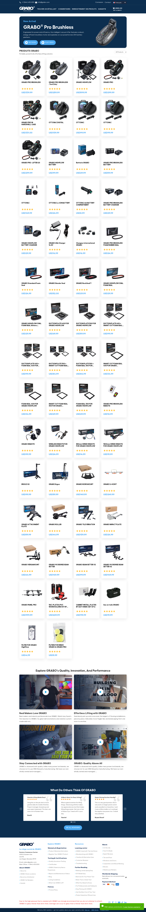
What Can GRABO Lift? (56, 883)
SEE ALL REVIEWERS (73, 827)
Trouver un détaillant (47, 9)
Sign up (87, 910)
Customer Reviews (82, 860)
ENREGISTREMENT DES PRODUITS (84, 9)
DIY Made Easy (81, 873)
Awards (22, 883)
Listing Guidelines (54, 880)
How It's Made (107, 851)
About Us (23, 871)
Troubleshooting (81, 863)
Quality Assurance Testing (57, 861)
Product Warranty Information (58, 851)
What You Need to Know (84, 883)
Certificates (53, 864)
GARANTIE (102, 9)
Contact (108, 2)
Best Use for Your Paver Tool (85, 876)
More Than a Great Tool (83, 880)
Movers (105, 867)
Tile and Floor (107, 857)
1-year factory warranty (131, 907)
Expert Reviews (108, 854)
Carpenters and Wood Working (113, 863)
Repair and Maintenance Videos (59, 873)
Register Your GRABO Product (58, 854)
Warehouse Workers (109, 870)
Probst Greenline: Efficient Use (86, 895)
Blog (50, 876)
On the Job (106, 848)
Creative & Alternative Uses (85, 857)
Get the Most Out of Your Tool (85, 892)
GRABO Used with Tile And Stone (86, 851)
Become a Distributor (27, 877)
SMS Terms (94, 910)
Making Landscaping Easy (84, 870)
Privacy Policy (53, 890)
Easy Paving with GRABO (84, 889)
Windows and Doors (109, 860)
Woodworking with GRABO (84, 854)
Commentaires (64, 9)
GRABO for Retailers (26, 880)
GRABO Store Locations (28, 874)
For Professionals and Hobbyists (86, 886)
